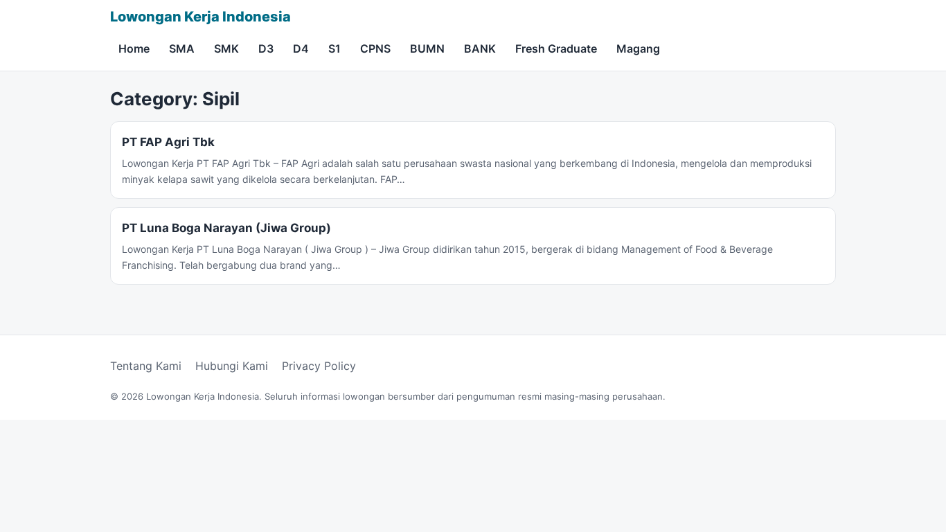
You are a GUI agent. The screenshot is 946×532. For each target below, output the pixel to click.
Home (134, 48)
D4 (301, 48)
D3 (266, 48)
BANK (480, 48)
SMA (182, 48)
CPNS (375, 48)
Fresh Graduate (556, 48)
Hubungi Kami (231, 366)
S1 (334, 48)
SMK (226, 48)
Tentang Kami (145, 366)
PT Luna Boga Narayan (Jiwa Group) (226, 228)
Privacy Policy (319, 366)
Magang (638, 48)
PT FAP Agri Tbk (168, 142)
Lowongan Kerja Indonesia (200, 16)
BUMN (427, 48)
